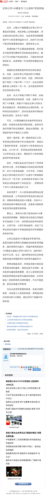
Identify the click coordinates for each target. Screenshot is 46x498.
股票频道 (24, 1)
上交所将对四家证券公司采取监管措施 (19, 320)
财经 (16, 1)
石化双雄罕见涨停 (14, 427)
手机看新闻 (35, 16)
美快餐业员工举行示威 (14, 479)
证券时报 (27, 16)
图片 (42, 349)
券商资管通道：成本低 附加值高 (17, 330)
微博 (32, 349)
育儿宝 (38, 349)
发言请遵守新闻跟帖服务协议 (18, 354)
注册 (4, 360)
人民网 (10, 1)
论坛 (26, 349)
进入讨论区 (21, 349)
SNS (35, 349)
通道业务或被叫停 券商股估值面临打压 (20, 326)
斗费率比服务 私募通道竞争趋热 (17, 323)
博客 (29, 349)
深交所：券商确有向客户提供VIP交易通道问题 (22, 316)
